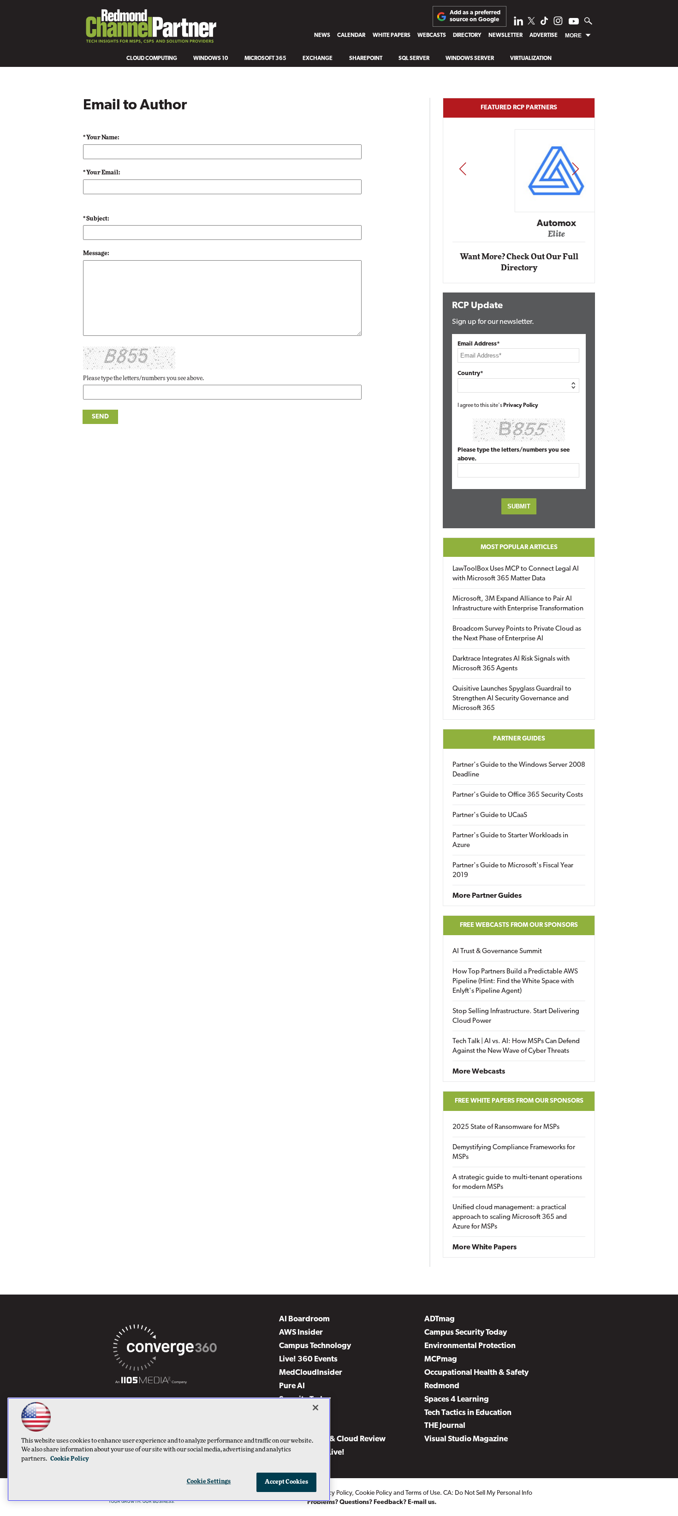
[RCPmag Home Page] (150, 28)
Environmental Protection (470, 1346)
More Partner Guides (487, 896)
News (322, 35)
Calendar (351, 35)
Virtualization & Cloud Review (332, 1439)
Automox (519, 223)
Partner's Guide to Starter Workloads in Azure (510, 840)
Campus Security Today (465, 1333)
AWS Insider (301, 1333)
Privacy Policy (520, 405)
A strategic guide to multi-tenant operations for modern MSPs (517, 1182)
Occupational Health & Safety (476, 1373)
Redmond (441, 1386)
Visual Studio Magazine (466, 1439)
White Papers (391, 35)
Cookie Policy (373, 1493)
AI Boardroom (304, 1319)
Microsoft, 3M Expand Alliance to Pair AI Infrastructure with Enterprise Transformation (517, 604)
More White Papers (484, 1247)
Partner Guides (519, 738)
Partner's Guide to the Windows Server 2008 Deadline (518, 770)
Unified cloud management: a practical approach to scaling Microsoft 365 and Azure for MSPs (509, 1217)
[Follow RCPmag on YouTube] (574, 22)
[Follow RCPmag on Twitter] (531, 22)
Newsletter (505, 35)
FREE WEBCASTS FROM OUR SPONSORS (519, 925)
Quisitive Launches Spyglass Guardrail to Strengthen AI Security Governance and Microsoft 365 (511, 699)
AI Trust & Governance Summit (497, 951)
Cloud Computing (151, 58)
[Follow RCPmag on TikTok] (544, 23)
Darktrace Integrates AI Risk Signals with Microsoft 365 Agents (511, 664)
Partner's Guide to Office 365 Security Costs (517, 795)
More (573, 35)
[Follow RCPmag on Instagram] (558, 23)
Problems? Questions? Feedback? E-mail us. (372, 1502)
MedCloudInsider (310, 1373)
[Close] (315, 1407)
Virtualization (531, 58)
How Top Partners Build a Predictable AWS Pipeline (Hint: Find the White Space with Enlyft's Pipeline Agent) (515, 981)
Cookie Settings (209, 1482)
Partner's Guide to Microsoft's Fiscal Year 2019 (512, 870)
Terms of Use (422, 1493)
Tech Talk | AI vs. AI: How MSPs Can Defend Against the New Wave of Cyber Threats (516, 1046)
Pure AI (292, 1386)
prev (462, 168)
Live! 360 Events (308, 1359)
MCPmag (440, 1359)
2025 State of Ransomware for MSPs (505, 1127)
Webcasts (431, 35)
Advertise (543, 35)
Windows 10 (210, 58)
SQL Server (413, 58)
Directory (467, 35)
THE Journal (444, 1426)
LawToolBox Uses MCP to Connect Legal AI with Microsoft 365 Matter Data (515, 574)
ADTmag (439, 1319)
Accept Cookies (287, 1482)
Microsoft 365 (265, 58)
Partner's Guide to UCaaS (489, 815)
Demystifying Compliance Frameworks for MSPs (513, 1152)
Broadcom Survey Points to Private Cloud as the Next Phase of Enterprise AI (516, 634)
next (575, 168)
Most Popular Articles (519, 547)
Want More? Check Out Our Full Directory (519, 262)
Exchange (318, 58)
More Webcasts (478, 1071)
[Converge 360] (165, 1349)
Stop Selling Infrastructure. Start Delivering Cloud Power (515, 1016)
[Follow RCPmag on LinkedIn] (518, 23)
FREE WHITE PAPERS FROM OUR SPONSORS (519, 1101)
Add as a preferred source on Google (475, 16)
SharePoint (365, 58)
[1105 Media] (151, 1381)
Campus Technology (315, 1346)
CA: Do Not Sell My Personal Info (487, 1493)
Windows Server (470, 58)
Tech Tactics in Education (467, 1413)
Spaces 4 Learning (456, 1399)
